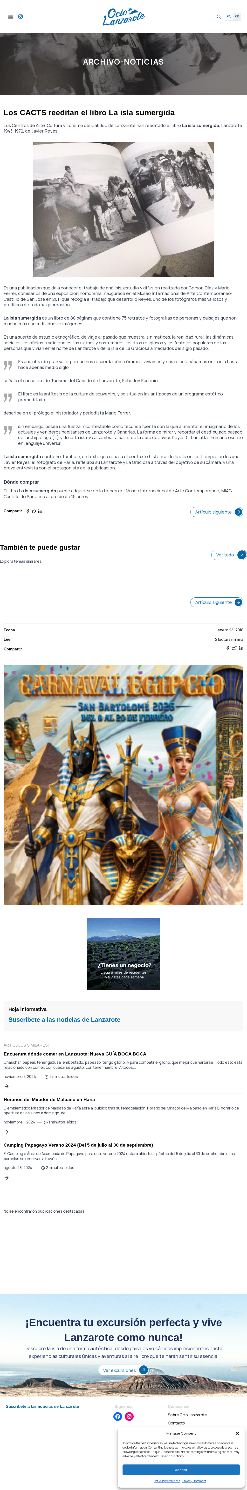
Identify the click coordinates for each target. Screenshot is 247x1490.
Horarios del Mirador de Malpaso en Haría (49, 1099)
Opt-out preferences (167, 1481)
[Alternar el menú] (11, 17)
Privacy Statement (194, 1481)
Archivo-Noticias (123, 61)
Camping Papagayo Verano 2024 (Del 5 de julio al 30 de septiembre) (78, 1145)
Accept (181, 1469)
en (229, 16)
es (237, 16)
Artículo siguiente (213, 512)
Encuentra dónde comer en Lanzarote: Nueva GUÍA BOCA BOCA (75, 1053)
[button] (237, 1433)
